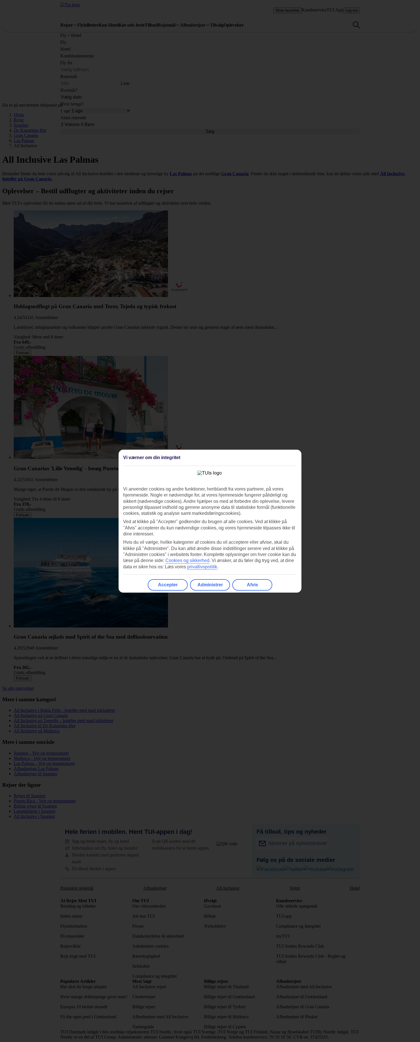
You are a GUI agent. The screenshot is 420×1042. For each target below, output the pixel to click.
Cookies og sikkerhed (187, 560)
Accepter (168, 584)
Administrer (210, 584)
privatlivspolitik (202, 566)
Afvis (252, 584)
